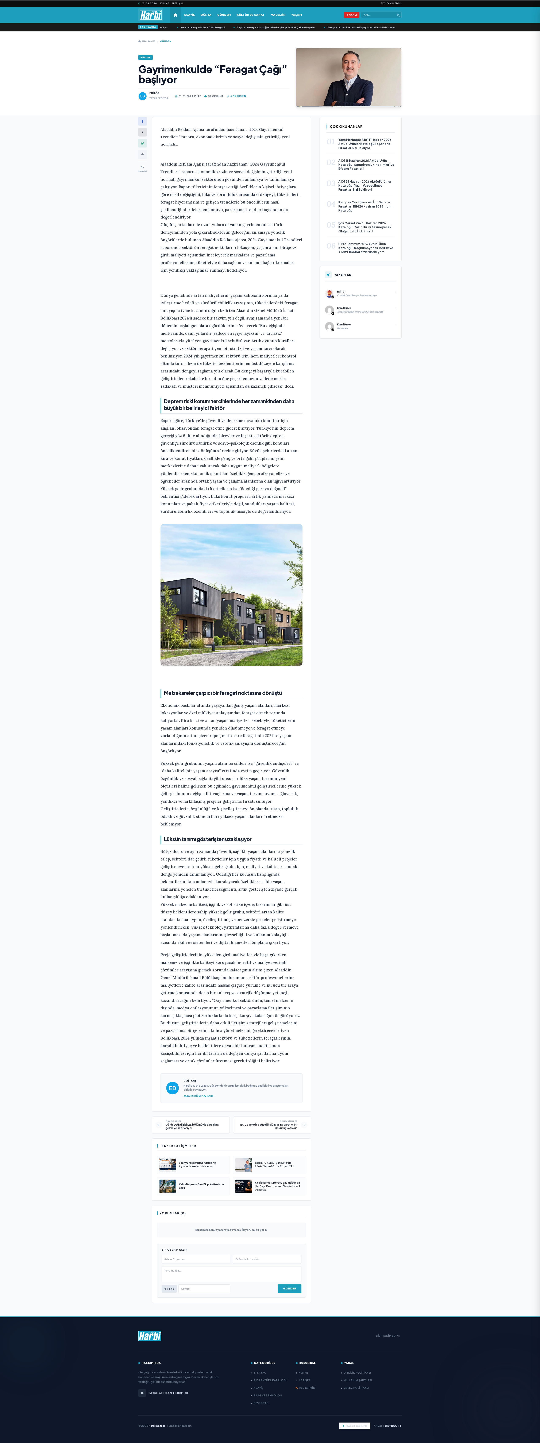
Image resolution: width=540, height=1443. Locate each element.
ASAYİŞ (258, 1387)
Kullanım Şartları (358, 1380)
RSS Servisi (307, 1387)
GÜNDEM (166, 41)
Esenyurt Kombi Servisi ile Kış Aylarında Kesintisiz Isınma (341, 27)
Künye (164, 3)
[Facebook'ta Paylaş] (142, 121)
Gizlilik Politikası (357, 1372)
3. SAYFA (260, 1372)
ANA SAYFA (148, 41)
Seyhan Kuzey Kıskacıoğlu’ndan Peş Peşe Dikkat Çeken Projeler (256, 27)
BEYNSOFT (393, 1425)
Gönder (289, 1288)
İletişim (177, 3)
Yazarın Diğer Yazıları (198, 1096)
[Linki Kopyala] (142, 154)
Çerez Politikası (356, 1387)
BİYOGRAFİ (261, 1403)
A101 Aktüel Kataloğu (271, 1380)
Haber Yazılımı (356, 1426)
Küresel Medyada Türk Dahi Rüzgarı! (183, 27)
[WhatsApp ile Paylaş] (142, 143)
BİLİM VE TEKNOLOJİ (268, 1395)
